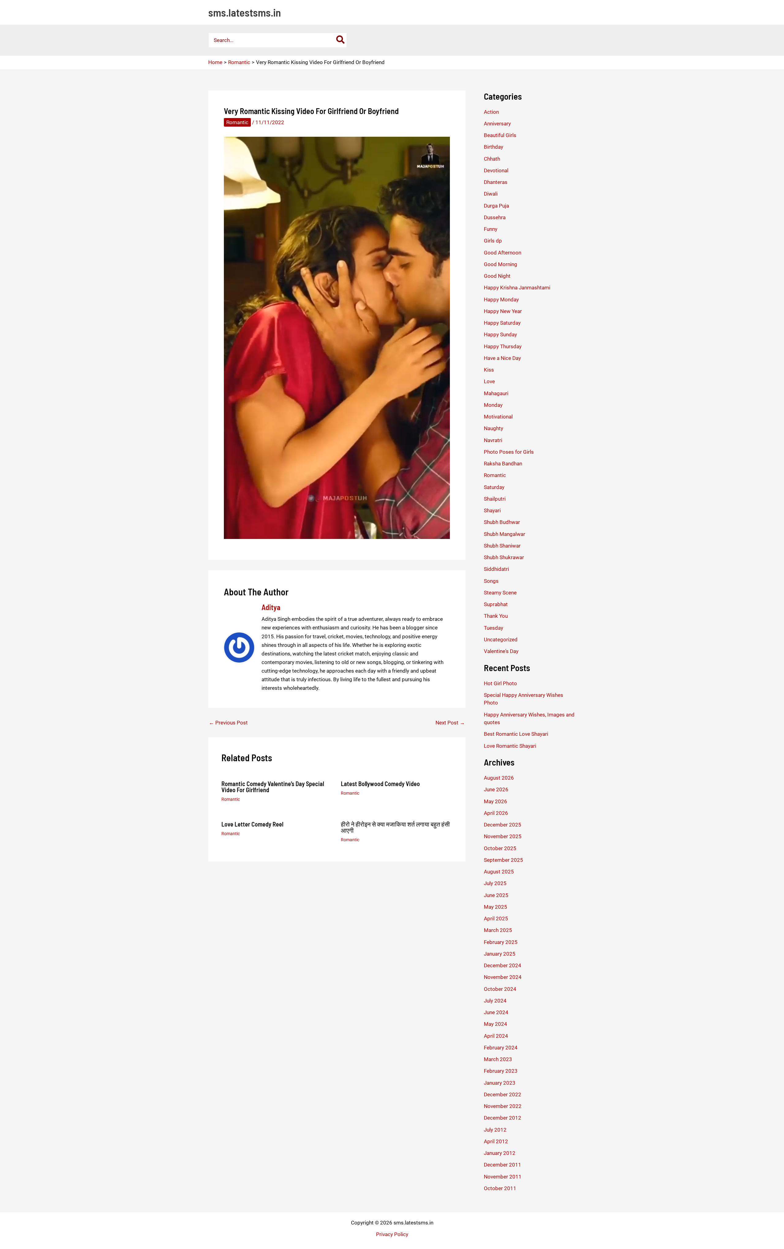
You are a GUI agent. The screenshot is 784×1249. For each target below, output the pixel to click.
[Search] (340, 40)
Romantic (237, 122)
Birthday (493, 147)
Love (489, 381)
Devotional (496, 170)
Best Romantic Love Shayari (516, 734)
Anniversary (497, 123)
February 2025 (501, 942)
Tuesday (493, 628)
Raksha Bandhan (503, 463)
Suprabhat (496, 604)
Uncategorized (501, 639)
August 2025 (499, 872)
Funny (490, 229)
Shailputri (495, 499)
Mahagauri (496, 393)
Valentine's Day (501, 651)
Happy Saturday (502, 323)
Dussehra (495, 217)
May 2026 (495, 801)
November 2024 (503, 977)
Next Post (450, 722)
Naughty (493, 428)
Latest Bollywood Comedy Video (380, 783)
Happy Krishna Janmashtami (517, 288)
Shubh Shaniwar (502, 546)
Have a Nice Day (502, 358)
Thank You (496, 616)
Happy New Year (503, 311)
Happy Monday (501, 299)
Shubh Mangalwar (504, 534)
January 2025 (499, 954)
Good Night (497, 276)
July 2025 (495, 883)
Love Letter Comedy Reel (252, 824)
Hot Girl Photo (500, 683)
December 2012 (502, 1118)
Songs (491, 581)
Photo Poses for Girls (509, 452)
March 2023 (498, 1059)
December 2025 (502, 825)
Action (491, 112)
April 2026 (496, 813)
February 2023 (501, 1071)
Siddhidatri (496, 569)
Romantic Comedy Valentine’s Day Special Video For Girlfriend (272, 786)
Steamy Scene (500, 593)
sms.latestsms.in (244, 12)
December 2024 (502, 965)
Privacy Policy (392, 1234)
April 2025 (496, 918)
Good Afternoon (502, 253)
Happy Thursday (503, 346)
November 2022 (503, 1106)
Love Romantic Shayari (510, 746)
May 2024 (495, 1024)
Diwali (491, 194)
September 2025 (503, 860)
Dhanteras (495, 182)
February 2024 (501, 1048)
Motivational (498, 417)
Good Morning (500, 264)
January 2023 (499, 1083)
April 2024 (496, 1036)
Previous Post (228, 722)
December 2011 (502, 1165)
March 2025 (498, 930)
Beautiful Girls (500, 135)
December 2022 (502, 1094)
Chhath (492, 159)
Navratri (493, 440)
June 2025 (496, 895)
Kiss (489, 370)
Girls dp (493, 241)
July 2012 (495, 1130)
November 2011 (503, 1177)
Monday (493, 405)
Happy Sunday (500, 334)
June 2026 (496, 789)
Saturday (494, 487)
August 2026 (499, 778)
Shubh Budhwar (502, 522)
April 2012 (496, 1141)
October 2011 (500, 1188)
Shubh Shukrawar (504, 557)
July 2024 (495, 1001)
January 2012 (499, 1153)
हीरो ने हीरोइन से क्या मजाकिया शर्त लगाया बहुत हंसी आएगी (395, 827)
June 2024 (496, 1012)
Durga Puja (496, 206)
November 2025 (503, 836)
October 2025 (500, 848)
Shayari (492, 510)
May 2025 (495, 907)
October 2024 (500, 989)
